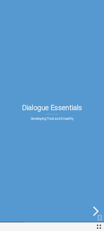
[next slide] (95, 211)
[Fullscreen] (99, 226)
